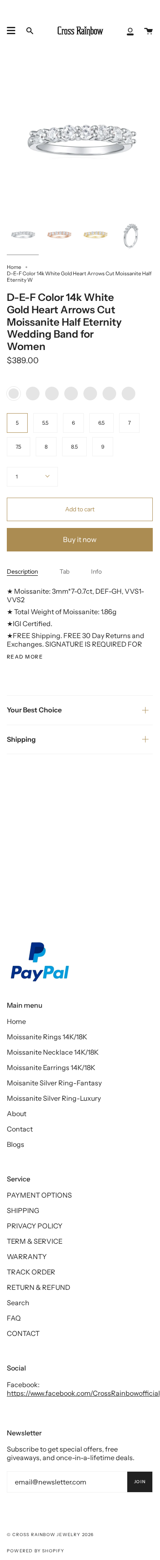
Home (14, 267)
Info (96, 571)
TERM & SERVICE (35, 1241)
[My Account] (130, 30)
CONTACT (23, 1333)
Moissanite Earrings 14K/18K (51, 1067)
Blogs (15, 1144)
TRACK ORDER (31, 1272)
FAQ (14, 1318)
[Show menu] (11, 31)
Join (140, 1481)
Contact (20, 1129)
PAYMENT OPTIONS (39, 1195)
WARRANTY (27, 1256)
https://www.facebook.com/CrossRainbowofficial (83, 1393)
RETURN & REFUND (38, 1287)
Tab (64, 571)
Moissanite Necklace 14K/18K (53, 1052)
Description (22, 571)
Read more (25, 656)
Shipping (21, 739)
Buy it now (80, 539)
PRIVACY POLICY (35, 1226)
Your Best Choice (34, 710)
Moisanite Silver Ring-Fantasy (54, 1083)
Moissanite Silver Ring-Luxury (54, 1098)
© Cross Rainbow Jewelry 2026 (50, 1534)
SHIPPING (23, 1210)
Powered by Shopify (36, 1551)
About (16, 1113)
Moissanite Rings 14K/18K (47, 1036)
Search (18, 1302)
